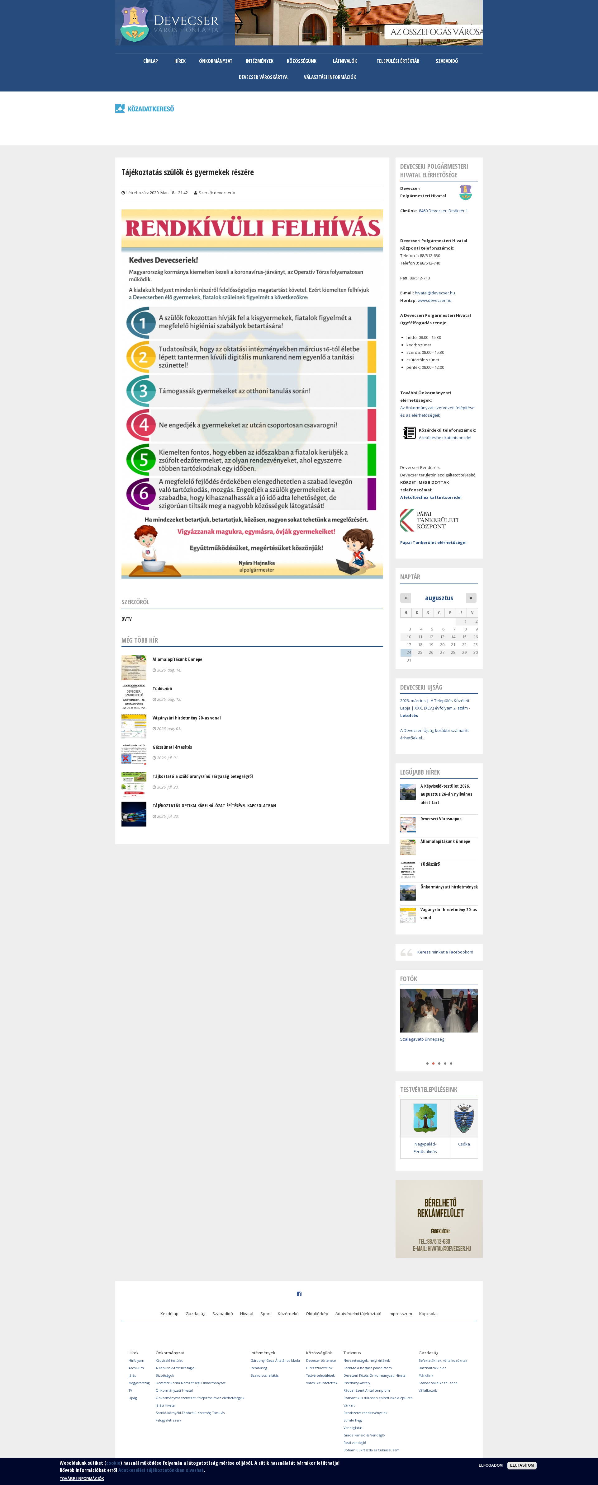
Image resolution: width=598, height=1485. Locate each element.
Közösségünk (301, 61)
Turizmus (352, 1353)
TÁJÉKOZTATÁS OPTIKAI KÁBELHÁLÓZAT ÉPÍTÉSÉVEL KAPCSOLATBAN (214, 805)
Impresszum (400, 1313)
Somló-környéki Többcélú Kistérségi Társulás (190, 1413)
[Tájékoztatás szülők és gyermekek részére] (252, 575)
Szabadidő (447, 61)
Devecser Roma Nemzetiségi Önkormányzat (190, 1383)
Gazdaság (195, 1313)
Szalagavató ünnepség (422, 1039)
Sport (265, 1313)
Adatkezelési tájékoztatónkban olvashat (161, 1470)
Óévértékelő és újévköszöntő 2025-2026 (438, 1048)
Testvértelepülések (320, 1375)
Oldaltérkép (317, 1313)
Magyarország (139, 1383)
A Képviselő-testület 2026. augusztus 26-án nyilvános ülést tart (446, 794)
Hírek (180, 61)
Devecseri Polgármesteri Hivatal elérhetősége (434, 170)
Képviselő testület (169, 1360)
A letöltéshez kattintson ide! (445, 437)
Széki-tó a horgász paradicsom (368, 1368)
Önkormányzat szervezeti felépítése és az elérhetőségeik (200, 1398)
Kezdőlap (169, 1313)
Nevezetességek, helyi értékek (367, 1360)
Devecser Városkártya (263, 77)
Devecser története (321, 1360)
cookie (113, 1462)
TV (130, 1390)
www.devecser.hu (435, 300)
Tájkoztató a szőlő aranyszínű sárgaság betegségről (203, 776)
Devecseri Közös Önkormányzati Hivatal (375, 1375)
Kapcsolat (428, 1313)
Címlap (150, 61)
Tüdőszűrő (162, 688)
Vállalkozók (428, 1390)
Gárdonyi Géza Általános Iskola (275, 1360)
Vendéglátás (353, 1428)
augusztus (439, 597)
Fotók (408, 978)
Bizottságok (165, 1375)
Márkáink (426, 1375)
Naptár (410, 576)
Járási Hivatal (166, 1405)
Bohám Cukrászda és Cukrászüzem (372, 1450)
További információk (82, 1479)
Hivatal (246, 1313)
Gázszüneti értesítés (172, 747)
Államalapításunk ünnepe (177, 659)
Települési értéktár (398, 61)
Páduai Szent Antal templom (367, 1390)
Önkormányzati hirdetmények (449, 887)
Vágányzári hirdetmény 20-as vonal (187, 718)
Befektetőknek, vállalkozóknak (443, 1360)
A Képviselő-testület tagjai (175, 1368)
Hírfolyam (136, 1360)
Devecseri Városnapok (441, 819)
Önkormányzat (215, 61)
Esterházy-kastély (357, 1383)
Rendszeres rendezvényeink (365, 1413)
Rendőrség (259, 1368)
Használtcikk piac (432, 1368)
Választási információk (330, 77)
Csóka (464, 1144)
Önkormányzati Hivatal (174, 1390)
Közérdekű (288, 1313)
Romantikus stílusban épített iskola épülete (378, 1398)
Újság (133, 1398)
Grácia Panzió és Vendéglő (364, 1435)
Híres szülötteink (319, 1368)
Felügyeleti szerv (168, 1420)
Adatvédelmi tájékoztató (358, 1313)
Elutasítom (522, 1465)
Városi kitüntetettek (321, 1383)
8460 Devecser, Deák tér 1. (444, 210)
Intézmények (259, 61)
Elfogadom (491, 1465)
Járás (132, 1375)
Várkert (349, 1405)
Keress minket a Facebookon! (445, 952)
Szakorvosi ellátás (264, 1375)
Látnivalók (345, 61)
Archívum (136, 1368)
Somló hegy (353, 1420)
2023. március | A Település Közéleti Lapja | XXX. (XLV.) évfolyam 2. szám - (435, 708)
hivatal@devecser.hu (435, 293)
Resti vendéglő (355, 1442)
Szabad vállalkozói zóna (438, 1383)
